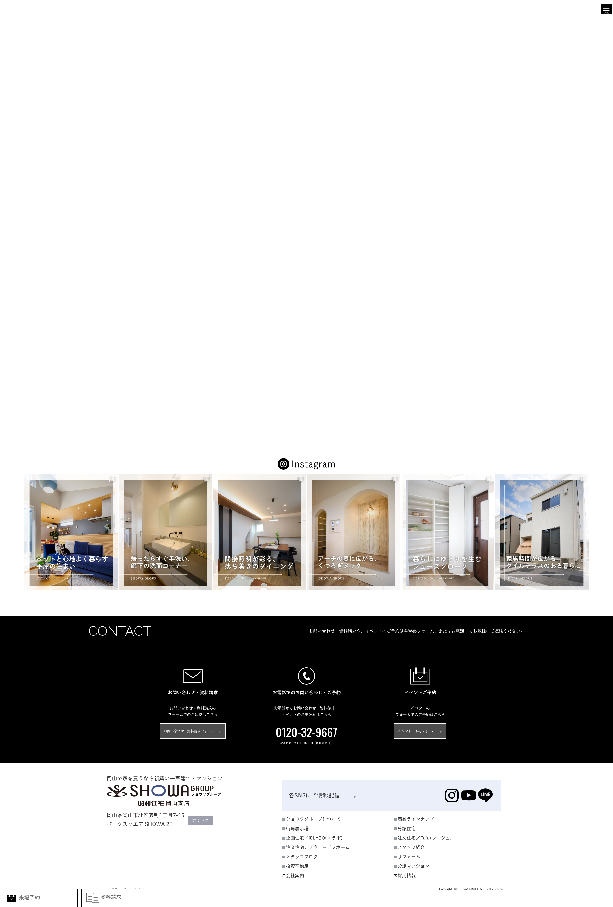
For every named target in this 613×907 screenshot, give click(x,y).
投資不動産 (297, 866)
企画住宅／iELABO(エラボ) (314, 837)
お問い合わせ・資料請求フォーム (189, 731)
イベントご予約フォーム (416, 731)
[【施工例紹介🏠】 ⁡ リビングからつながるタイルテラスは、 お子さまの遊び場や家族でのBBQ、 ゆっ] (542, 532)
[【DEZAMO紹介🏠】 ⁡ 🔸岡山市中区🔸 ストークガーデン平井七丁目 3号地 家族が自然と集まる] (259, 532)
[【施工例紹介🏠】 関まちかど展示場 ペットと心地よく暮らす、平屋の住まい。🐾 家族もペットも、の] (71, 532)
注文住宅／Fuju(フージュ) (424, 837)
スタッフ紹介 (411, 847)
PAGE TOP (595, 785)
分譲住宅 (406, 828)
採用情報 (406, 875)
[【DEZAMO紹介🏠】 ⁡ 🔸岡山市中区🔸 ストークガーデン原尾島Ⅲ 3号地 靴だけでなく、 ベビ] (447, 532)
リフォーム (408, 856)
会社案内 (295, 875)
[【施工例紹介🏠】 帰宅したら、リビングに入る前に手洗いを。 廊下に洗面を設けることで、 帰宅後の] (165, 532)
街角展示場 (297, 828)
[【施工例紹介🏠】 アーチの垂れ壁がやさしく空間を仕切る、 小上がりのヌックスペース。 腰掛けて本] (353, 532)
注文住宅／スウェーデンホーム (318, 847)
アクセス (200, 820)
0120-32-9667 (306, 731)
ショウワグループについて (313, 819)
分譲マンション (413, 866)
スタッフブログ (302, 856)
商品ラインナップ (415, 819)
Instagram (313, 464)
